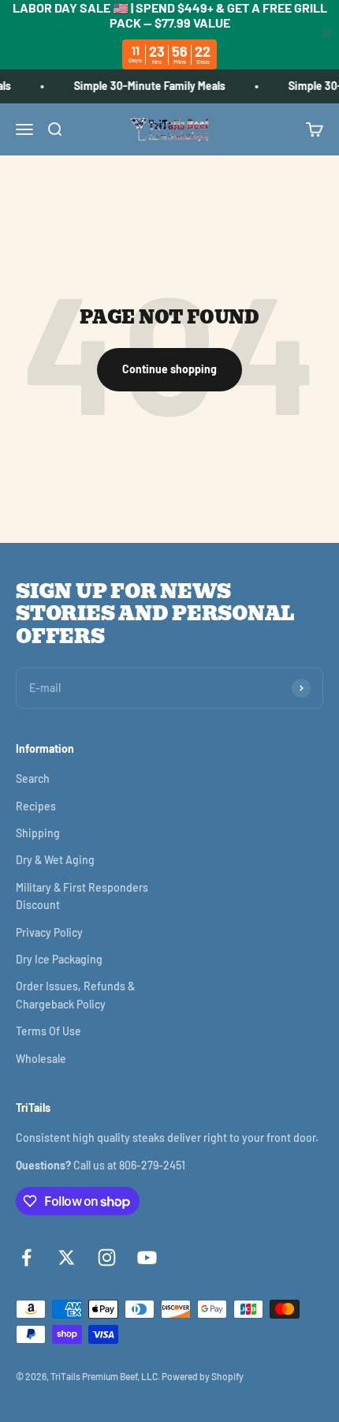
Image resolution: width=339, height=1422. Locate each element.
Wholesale (41, 1058)
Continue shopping (169, 369)
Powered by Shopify (203, 1376)
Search (33, 778)
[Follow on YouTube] (147, 1257)
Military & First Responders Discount (82, 896)
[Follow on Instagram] (106, 1257)
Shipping (38, 833)
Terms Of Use (48, 1031)
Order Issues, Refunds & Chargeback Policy (75, 994)
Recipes (36, 806)
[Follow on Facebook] (26, 1257)
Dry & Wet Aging (55, 859)
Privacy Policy (49, 932)
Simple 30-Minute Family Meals (147, 85)
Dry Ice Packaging (59, 959)
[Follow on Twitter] (66, 1257)
